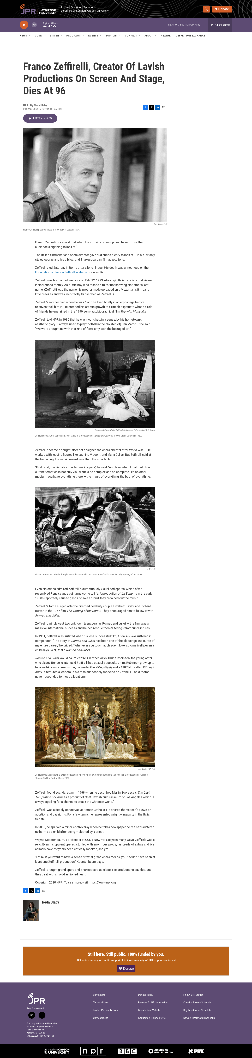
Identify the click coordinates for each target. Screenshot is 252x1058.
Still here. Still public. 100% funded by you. (126, 954)
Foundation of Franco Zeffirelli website (61, 272)
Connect (131, 35)
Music (38, 35)
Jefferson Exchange (191, 35)
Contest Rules (100, 1018)
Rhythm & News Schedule (197, 1010)
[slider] (39, 25)
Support (112, 35)
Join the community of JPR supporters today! (148, 960)
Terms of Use (100, 1002)
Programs (73, 35)
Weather (166, 35)
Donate (223, 9)
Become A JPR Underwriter (153, 1002)
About (149, 35)
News (23, 35)
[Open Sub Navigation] (29, 35)
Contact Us (99, 995)
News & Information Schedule (199, 1018)
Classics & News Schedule (197, 1002)
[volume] (34, 25)
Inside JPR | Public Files (105, 1010)
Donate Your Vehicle (149, 1010)
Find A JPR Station (193, 995)
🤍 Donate (126, 968)
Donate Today (145, 995)
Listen (54, 35)
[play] (24, 25)
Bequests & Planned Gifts (152, 1018)
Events (93, 35)
